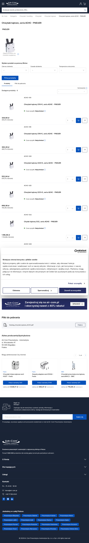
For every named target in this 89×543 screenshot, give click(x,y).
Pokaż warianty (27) (73, 383)
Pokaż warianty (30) (15, 383)
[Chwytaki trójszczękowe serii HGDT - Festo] (15, 365)
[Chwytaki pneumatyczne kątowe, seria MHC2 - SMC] (73, 365)
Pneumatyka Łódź (27, 520)
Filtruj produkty (10, 78)
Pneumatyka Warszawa (29, 529)
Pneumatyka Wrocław (48, 529)
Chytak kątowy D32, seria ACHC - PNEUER (40, 222)
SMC (62, 372)
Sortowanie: (82, 88)
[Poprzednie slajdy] (75, 355)
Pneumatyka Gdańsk (30, 515)
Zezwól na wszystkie (72, 290)
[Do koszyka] (78, 120)
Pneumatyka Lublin (10, 520)
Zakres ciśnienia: (7, 66)
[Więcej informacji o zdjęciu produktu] (18, 54)
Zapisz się (79, 417)
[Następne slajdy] (85, 355)
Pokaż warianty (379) (44, 383)
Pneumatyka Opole (62, 520)
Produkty (7, 83)
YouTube (8, 499)
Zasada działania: (36, 66)
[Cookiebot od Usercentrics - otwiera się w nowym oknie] (76, 251)
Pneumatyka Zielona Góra (69, 529)
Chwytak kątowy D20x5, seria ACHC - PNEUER (42, 163)
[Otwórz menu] (3, 4)
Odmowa (16, 290)
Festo (4, 372)
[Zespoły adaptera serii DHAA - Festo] (44, 365)
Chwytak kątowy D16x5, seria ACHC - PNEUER (42, 134)
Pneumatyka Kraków (49, 515)
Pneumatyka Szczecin (69, 524)
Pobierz (80, 325)
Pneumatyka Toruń (10, 529)
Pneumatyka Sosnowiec (50, 524)
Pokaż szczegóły (75, 283)
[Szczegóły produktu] (84, 120)
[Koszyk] (85, 3)
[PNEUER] (6, 33)
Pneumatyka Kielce (66, 515)
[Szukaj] (85, 10)
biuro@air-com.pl (11, 490)
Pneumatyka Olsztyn (45, 520)
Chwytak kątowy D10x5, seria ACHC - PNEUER (42, 104)
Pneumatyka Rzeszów (29, 524)
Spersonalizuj (43, 290)
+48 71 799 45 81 (11, 494)
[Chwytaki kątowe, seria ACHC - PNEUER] (10, 45)
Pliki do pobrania (20, 83)
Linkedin (12, 499)
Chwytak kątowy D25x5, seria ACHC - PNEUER (42, 192)
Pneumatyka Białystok (11, 515)
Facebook (4, 499)
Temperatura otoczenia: (67, 66)
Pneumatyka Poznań (11, 524)
